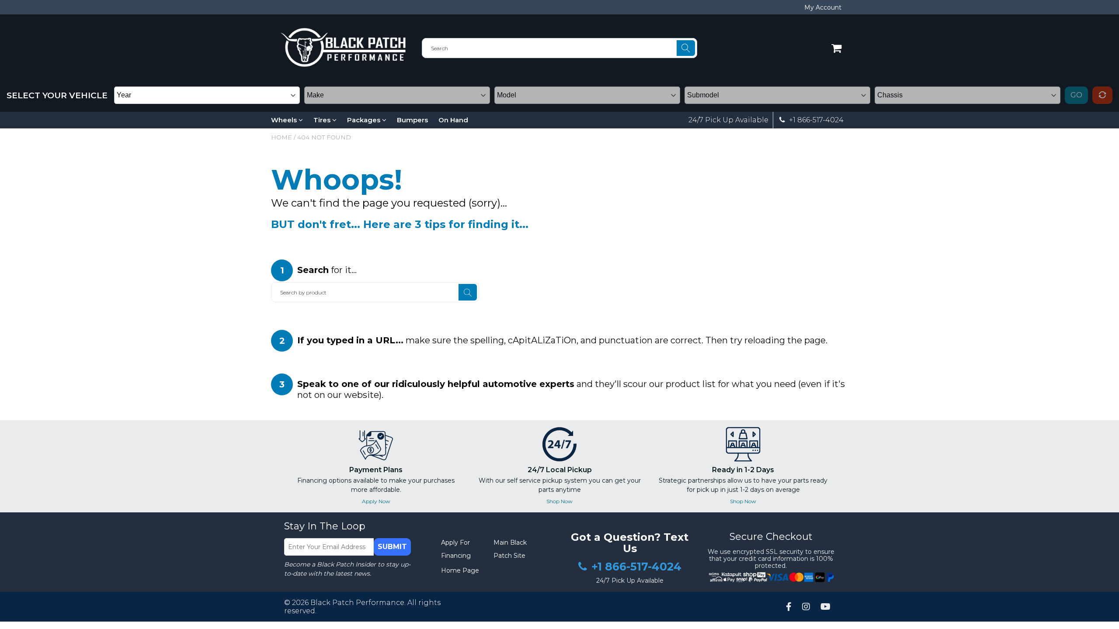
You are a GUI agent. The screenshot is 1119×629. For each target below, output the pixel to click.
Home (281, 137)
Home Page (460, 570)
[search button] (686, 48)
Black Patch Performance (357, 602)
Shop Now (559, 501)
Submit (392, 547)
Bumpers (412, 120)
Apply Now (376, 501)
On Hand (453, 120)
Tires (322, 120)
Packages (364, 120)
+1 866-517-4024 (815, 120)
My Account (822, 7)
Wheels (285, 120)
